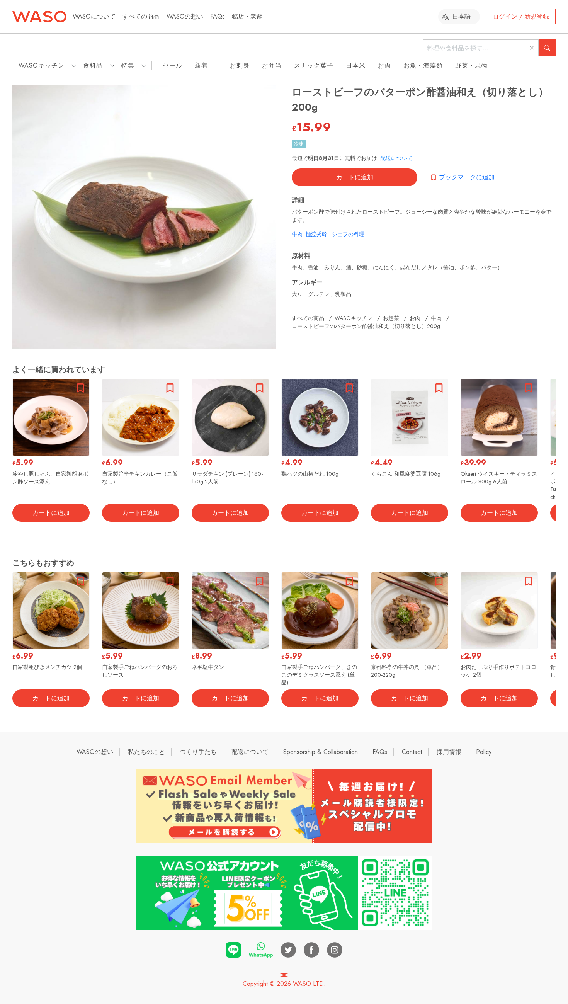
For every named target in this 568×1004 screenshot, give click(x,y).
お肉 (384, 65)
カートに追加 (354, 177)
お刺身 (240, 65)
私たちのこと (146, 751)
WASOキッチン (353, 318)
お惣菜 (391, 318)
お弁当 (272, 65)
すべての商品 (141, 16)
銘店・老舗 (247, 16)
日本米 (356, 65)
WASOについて (94, 16)
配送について (396, 158)
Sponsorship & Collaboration (320, 751)
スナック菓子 (313, 65)
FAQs (217, 16)
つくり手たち (198, 751)
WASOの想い (185, 16)
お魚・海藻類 (423, 65)
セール (172, 65)
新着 (201, 65)
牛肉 (297, 234)
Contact (412, 751)
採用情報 (449, 751)
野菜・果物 (471, 65)
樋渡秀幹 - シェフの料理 (335, 234)
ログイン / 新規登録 (521, 16)
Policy (483, 751)
